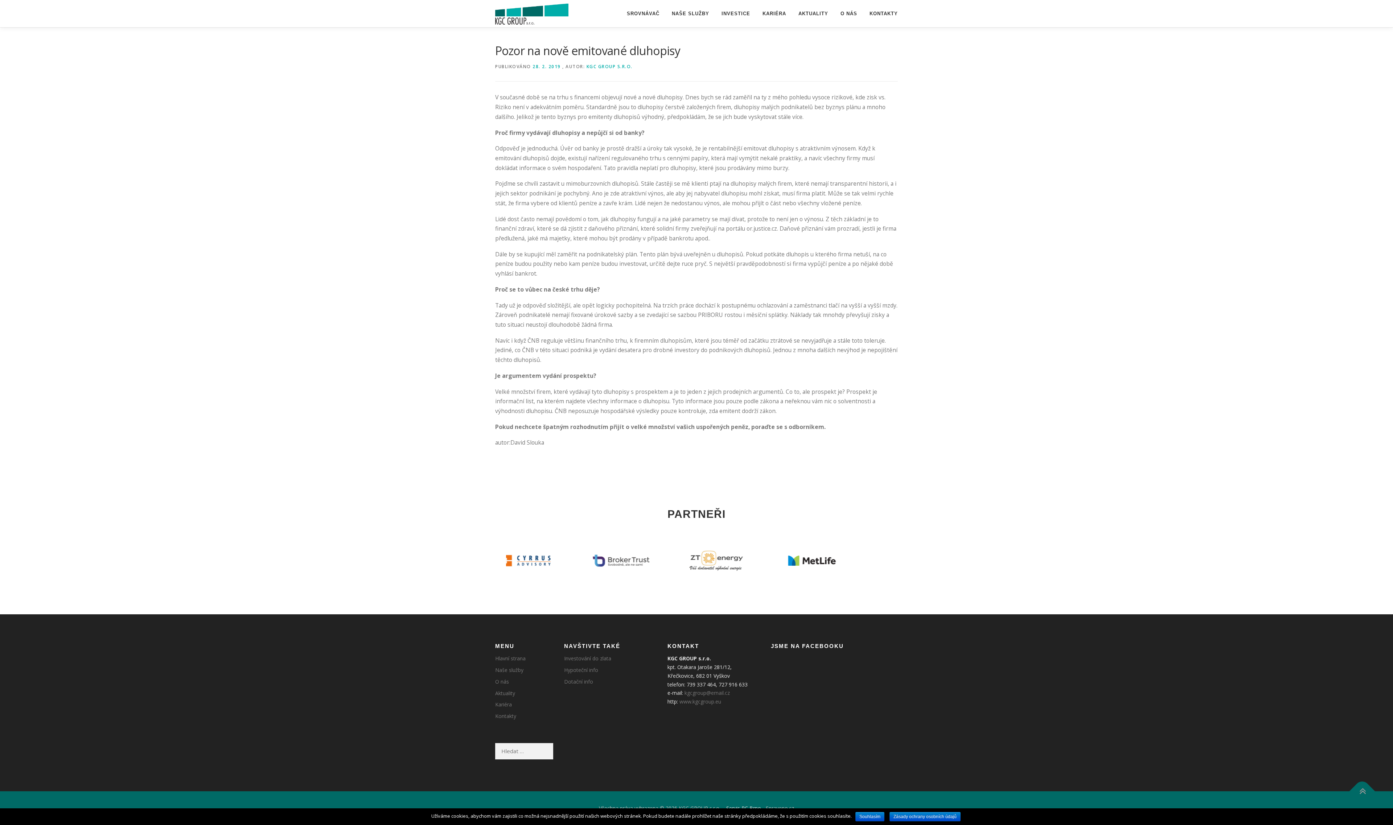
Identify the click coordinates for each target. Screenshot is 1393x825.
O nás (849, 13)
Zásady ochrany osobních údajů (925, 816)
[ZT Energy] (649, 561)
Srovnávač (643, 13)
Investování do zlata (587, 658)
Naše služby (690, 13)
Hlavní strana (510, 658)
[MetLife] (744, 561)
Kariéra (774, 13)
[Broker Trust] (554, 561)
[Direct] (840, 561)
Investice (736, 13)
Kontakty (884, 13)
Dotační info (578, 681)
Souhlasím (869, 816)
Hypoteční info (581, 670)
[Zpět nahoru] (1362, 791)
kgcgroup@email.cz (707, 692)
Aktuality (813, 13)
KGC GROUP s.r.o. (610, 66)
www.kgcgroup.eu (700, 701)
